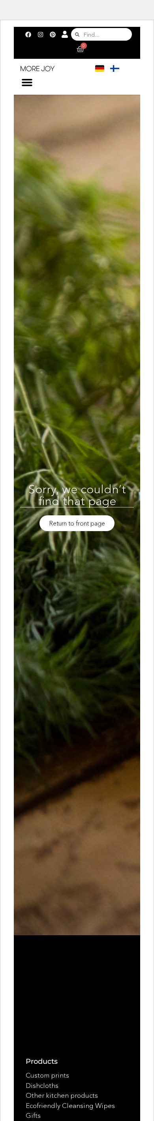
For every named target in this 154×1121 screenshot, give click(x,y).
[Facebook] (28, 34)
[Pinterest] (52, 34)
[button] (27, 82)
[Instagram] (40, 34)
